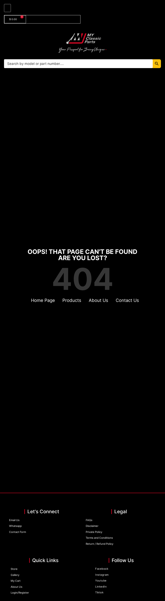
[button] (7, 8)
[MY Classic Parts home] (82, 43)
